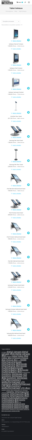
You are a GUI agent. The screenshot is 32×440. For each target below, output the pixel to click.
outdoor (4, 390)
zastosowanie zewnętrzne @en (12, 411)
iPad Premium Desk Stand (16, 213)
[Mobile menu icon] (28, 2)
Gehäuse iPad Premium (16, 68)
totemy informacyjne (18, 391)
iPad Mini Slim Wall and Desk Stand (16, 188)
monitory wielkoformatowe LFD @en (16, 387)
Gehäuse (9, 356)
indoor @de (23, 356)
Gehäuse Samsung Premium (16, 92)
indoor (15, 356)
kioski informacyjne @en (14, 364)
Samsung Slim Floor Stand (16, 164)
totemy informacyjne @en (15, 395)
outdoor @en (16, 390)
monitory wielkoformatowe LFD (13, 381)
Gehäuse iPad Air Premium (16, 44)
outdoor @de (9, 390)
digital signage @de (15, 352)
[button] (16, 41)
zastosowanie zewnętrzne (9, 409)
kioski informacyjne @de (12, 362)
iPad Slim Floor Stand (16, 116)
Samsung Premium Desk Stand (16, 285)
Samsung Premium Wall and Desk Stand (16, 309)
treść (20, 402)
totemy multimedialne (11, 398)
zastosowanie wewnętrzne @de (15, 405)
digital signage (14, 351)
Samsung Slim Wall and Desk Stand (16, 333)
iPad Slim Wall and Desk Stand (16, 261)
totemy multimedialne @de (14, 399)
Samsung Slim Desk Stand (16, 140)
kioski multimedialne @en (15, 370)
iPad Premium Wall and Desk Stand (16, 237)
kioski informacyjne (14, 360)
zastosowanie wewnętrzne (13, 403)
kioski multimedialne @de (12, 368)
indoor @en (7, 358)
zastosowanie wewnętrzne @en (15, 407)
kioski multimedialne (14, 366)
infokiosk (16, 358)
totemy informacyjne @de (15, 393)
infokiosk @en (12, 360)
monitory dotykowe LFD (14, 374)
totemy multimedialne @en (13, 400)
